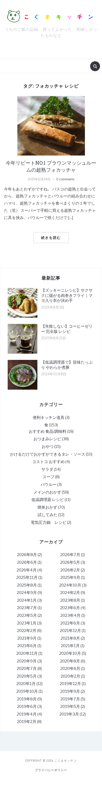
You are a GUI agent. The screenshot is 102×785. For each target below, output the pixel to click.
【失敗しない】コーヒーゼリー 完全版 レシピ (67, 329)
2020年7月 (27, 668)
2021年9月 (27, 638)
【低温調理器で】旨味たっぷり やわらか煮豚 (67, 365)
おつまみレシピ (47, 439)
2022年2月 (26, 630)
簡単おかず (47, 507)
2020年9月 (27, 661)
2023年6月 (70, 607)
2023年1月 (26, 623)
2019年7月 (70, 699)
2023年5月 (27, 615)
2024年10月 (70, 585)
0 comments (65, 179)
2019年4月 (27, 714)
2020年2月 (70, 676)
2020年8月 (70, 661)
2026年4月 (27, 570)
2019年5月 (70, 706)
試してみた (47, 514)
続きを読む (51, 238)
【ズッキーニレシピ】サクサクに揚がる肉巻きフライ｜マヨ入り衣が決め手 (67, 295)
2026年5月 (70, 562)
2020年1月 (26, 683)
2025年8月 (27, 585)
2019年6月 (27, 706)
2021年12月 (70, 630)
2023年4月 (70, 615)
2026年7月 (70, 554)
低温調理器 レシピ (47, 499)
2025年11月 (27, 577)
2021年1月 (70, 645)
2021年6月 (27, 645)
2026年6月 (27, 562)
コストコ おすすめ (48, 461)
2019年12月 (70, 683)
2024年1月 (27, 600)
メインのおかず (47, 492)
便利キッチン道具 (48, 417)
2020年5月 (27, 676)
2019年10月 (27, 691)
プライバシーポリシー (51, 770)
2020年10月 (70, 653)
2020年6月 (70, 668)
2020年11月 (27, 653)
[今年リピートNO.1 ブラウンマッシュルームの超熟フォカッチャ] (51, 125)
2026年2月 (70, 570)
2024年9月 (27, 592)
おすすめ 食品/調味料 (47, 431)
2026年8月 (27, 554)
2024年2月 (70, 592)
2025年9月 (70, 577)
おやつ (47, 446)
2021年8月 (70, 638)
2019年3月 (69, 714)
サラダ (47, 469)
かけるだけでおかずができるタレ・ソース (47, 454)
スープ (48, 476)
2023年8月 (70, 600)
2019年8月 (27, 699)
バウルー (48, 484)
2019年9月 (70, 691)
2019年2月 (26, 721)
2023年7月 (27, 607)
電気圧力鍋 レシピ (48, 522)
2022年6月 (70, 623)
